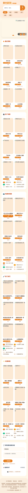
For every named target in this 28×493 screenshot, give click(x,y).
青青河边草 (18, 267)
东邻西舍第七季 (19, 269)
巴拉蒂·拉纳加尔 (19, 186)
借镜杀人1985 (8, 186)
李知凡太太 (18, 182)
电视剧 (16, 12)
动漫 (5, 15)
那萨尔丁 (18, 429)
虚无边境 (7, 433)
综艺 (22, 12)
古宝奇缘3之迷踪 (19, 184)
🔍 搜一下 (22, 7)
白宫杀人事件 (8, 269)
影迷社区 (15, 481)
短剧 (10, 15)
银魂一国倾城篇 (8, 429)
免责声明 (20, 481)
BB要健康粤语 (19, 354)
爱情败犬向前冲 (8, 267)
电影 (10, 12)
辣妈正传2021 (19, 265)
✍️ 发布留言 (7, 461)
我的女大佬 (7, 182)
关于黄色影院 (9, 481)
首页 (5, 12)
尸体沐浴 (7, 184)
